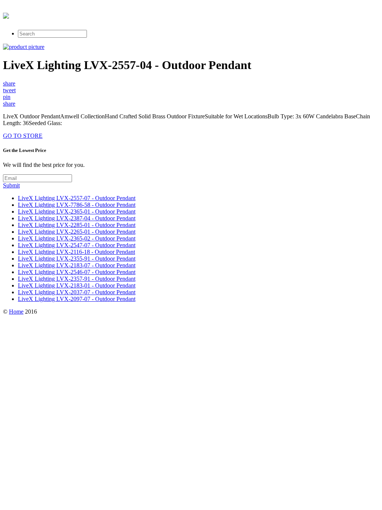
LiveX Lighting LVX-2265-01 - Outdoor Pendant (76, 231)
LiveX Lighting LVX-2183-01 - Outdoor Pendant (76, 285)
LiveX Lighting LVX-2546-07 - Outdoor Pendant (76, 272)
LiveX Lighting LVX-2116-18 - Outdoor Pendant (76, 252)
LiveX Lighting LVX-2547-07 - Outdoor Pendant (76, 245)
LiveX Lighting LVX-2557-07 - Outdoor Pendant (76, 198)
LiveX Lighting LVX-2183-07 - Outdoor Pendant (76, 265)
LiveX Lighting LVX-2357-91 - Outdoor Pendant (76, 279)
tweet (9, 90)
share (9, 83)
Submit (11, 185)
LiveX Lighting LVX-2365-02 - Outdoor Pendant (76, 238)
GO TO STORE (23, 136)
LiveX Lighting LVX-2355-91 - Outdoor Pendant (76, 258)
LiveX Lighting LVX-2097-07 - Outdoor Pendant (76, 299)
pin (6, 97)
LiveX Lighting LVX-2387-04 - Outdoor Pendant (76, 218)
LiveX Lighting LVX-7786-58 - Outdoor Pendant (76, 205)
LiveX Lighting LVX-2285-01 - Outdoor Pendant (76, 225)
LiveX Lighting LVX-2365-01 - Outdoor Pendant (76, 211)
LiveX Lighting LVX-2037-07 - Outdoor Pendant (76, 292)
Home (16, 311)
